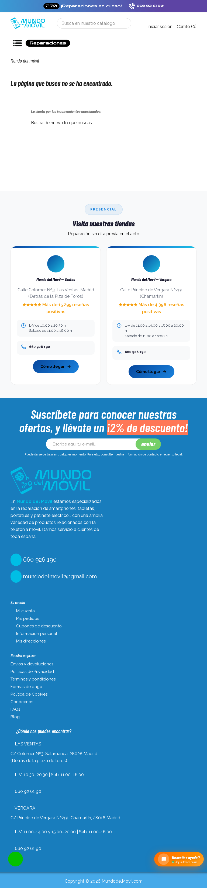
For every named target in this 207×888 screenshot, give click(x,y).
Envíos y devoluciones (32, 664)
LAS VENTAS (28, 744)
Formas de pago (26, 686)
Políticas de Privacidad (32, 671)
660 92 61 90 (28, 791)
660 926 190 (39, 559)
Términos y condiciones (33, 679)
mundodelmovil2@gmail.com (59, 576)
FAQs (15, 709)
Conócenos (22, 701)
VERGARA (25, 808)
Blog (15, 716)
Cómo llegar (52, 366)
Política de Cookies (29, 694)
